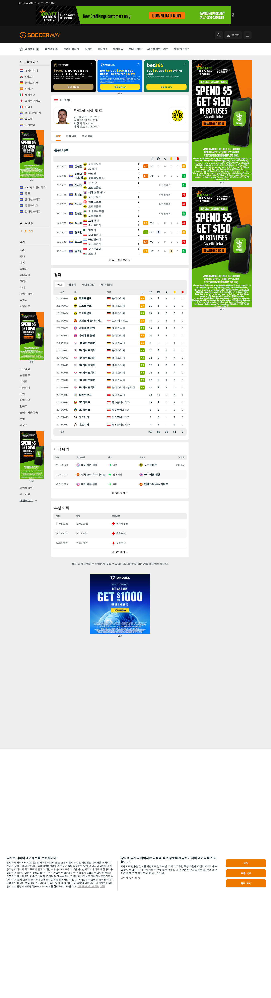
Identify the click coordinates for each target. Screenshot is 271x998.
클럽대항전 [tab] (88, 284)
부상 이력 (87, 136)
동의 (246, 863)
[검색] (219, 35)
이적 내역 (71, 136)
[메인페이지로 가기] (47, 35)
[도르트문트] (177, 117)
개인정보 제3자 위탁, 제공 (91, 886)
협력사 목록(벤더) (130, 877)
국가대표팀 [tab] (107, 284)
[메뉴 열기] (248, 35)
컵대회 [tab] (72, 284)
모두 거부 (246, 873)
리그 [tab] (59, 284)
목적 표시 (246, 883)
